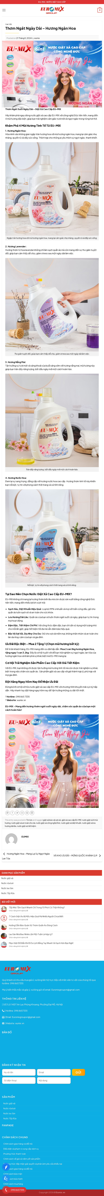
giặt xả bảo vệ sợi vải (52, 820)
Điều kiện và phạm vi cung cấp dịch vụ (21, 1148)
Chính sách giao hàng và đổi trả (17, 1143)
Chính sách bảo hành (13, 1178)
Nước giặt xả (7, 878)
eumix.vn (21, 700)
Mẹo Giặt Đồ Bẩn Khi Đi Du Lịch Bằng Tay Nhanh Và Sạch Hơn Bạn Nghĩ (41, 943)
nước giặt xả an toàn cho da (23, 823)
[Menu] (4, 10)
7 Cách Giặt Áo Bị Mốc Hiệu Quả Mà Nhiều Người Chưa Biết (36, 916)
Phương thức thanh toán (14, 1153)
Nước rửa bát (7, 883)
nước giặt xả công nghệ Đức (48, 823)
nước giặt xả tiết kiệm (26, 826)
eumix (37, 38)
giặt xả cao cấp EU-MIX (71, 820)
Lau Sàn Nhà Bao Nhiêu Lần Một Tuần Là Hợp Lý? (31, 934)
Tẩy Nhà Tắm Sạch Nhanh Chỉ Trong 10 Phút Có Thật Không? (37, 907)
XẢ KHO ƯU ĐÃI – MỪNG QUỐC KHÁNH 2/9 (76, 855)
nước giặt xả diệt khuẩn (71, 823)
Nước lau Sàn (7, 888)
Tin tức (8, 24)
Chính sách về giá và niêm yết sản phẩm (21, 1158)
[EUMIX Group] (52, 10)
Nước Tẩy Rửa (7, 893)
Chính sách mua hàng (13, 1183)
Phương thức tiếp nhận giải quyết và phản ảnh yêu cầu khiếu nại (32, 1163)
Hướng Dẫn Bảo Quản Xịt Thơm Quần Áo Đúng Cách (33, 925)
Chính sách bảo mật (12, 1173)
